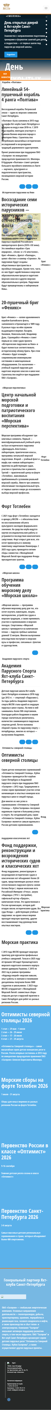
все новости (5, 75)
